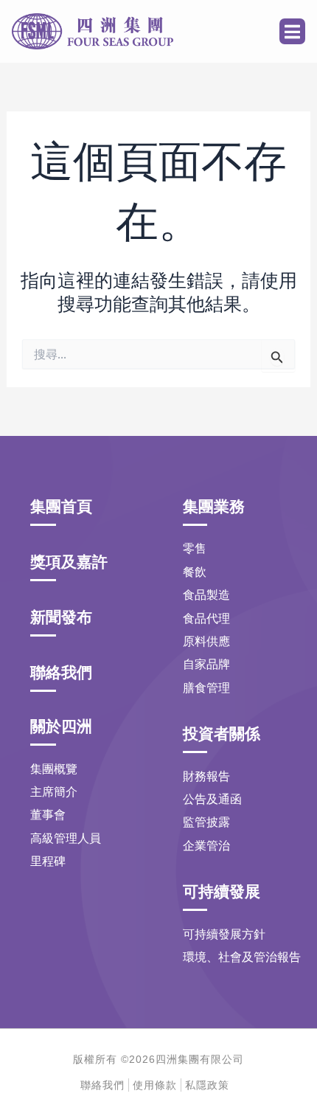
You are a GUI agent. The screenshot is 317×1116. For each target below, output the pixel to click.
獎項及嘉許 (69, 561)
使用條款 (155, 1085)
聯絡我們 (61, 672)
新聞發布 (61, 617)
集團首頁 (61, 506)
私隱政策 (207, 1085)
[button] (292, 31)
